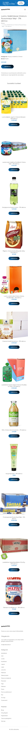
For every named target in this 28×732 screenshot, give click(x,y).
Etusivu (3, 23)
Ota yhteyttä (4, 713)
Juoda (2, 658)
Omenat (20, 56)
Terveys (3, 697)
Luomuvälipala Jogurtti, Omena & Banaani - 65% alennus (14, 117)
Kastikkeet (4, 661)
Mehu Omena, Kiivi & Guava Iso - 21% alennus (14, 430)
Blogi (2, 710)
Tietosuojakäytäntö (6, 718)
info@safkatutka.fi (6, 644)
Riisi (2, 694)
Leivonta (3, 670)
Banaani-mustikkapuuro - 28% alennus (14, 607)
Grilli (2, 656)
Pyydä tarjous (21, 3)
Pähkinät (3, 686)
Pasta (2, 689)
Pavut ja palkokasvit (6, 692)
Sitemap (3, 721)
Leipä (2, 667)
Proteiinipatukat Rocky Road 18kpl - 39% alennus (14, 517)
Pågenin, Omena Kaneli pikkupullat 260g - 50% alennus (14, 251)
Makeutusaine (4, 675)
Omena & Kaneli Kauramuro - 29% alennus (14, 341)
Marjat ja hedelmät (13, 56)
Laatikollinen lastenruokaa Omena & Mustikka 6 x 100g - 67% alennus (14, 385)
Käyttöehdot (4, 715)
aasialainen (4, 653)
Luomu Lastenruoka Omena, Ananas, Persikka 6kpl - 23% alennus (14, 296)
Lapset (3, 664)
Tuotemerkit (4, 700)
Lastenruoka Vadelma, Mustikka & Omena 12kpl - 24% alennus (14, 163)
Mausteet (3, 681)
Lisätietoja (7, 66)
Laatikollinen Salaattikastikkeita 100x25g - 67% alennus (14, 563)
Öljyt (2, 683)
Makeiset (3, 672)
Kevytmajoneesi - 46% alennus (14, 473)
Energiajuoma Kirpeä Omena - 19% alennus (14, 207)
